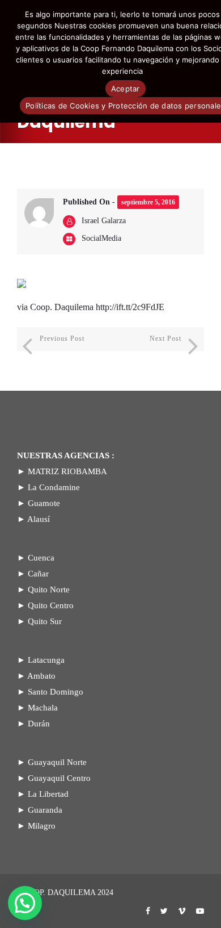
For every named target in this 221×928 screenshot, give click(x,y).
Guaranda (45, 809)
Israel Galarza (104, 220)
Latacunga (46, 659)
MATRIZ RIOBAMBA (67, 471)
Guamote (44, 503)
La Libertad (48, 794)
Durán (39, 723)
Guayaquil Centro (59, 778)
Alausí (38, 519)
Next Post (165, 338)
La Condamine (54, 487)
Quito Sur (45, 621)
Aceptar (125, 88)
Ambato (41, 675)
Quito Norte (49, 589)
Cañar (38, 573)
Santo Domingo (55, 691)
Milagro (42, 825)
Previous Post (62, 338)
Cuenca (41, 557)
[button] (25, 903)
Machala (43, 707)
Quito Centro (51, 605)
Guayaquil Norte (57, 762)
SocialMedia (101, 238)
